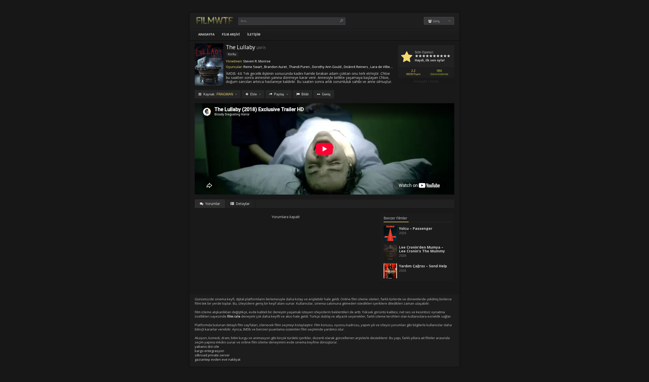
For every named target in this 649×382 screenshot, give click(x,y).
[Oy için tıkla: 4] (427, 56)
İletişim (253, 34)
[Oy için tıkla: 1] (416, 56)
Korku (434, 81)
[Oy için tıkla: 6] (434, 56)
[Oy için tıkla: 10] (448, 56)
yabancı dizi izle (207, 346)
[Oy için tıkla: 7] (438, 56)
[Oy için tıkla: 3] (423, 56)
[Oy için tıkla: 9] (445, 56)
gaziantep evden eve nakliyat (217, 359)
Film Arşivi (231, 34)
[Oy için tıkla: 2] (420, 56)
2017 (261, 48)
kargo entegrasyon (209, 351)
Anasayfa (206, 34)
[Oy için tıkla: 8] (441, 56)
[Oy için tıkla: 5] (430, 56)
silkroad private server (212, 355)
